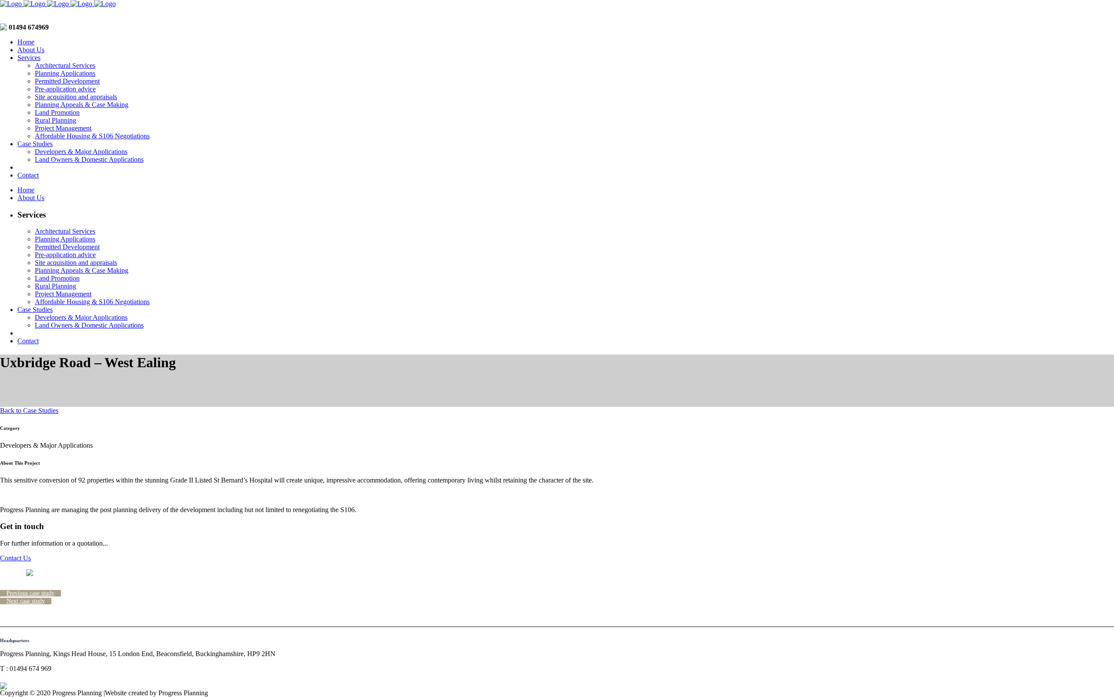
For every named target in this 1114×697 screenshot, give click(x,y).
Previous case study (30, 593)
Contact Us (15, 558)
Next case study (26, 601)
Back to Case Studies (29, 410)
